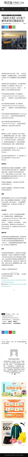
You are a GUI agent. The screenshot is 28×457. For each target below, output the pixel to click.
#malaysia (8, 314)
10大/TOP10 (9, 15)
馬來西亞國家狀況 (17, 323)
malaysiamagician (16, 319)
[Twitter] (6, 27)
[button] (26, 9)
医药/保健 (8, 12)
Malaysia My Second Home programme (10, 317)
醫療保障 (15, 321)
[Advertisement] (14, 61)
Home (3, 12)
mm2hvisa (4, 321)
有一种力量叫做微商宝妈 (20, 342)
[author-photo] (14, 356)
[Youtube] (15, 374)
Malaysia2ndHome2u (6, 319)
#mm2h (13, 314)
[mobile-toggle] (2, 9)
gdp (17, 314)
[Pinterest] (10, 27)
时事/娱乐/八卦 (18, 15)
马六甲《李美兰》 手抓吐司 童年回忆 (8, 342)
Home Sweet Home (7, 23)
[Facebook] (3, 27)
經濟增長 (10, 321)
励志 (13, 15)
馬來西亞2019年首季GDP (7, 323)
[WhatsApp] (13, 27)
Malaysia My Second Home (7, 315)
